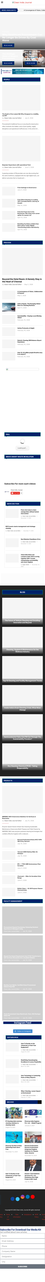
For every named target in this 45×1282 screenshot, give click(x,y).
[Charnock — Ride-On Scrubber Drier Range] (8, 879)
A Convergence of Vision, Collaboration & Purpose (29, 292)
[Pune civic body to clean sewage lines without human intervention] (12, 513)
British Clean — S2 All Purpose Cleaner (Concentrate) (30, 889)
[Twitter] (17, 1198)
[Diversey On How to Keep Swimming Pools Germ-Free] (14, 1137)
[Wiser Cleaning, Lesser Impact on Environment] (12, 1094)
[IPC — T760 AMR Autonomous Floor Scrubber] (8, 867)
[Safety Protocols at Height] (8, 331)
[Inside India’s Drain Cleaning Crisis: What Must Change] (22, 698)
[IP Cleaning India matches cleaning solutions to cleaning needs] (14, 1113)
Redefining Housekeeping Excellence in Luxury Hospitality (31, 1061)
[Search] (43, 3)
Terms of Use (8, 1217)
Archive (10, 1102)
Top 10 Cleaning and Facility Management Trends (22, 681)
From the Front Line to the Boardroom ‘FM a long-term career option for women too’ (28, 213)
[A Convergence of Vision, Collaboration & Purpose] (8, 295)
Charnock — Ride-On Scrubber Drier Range (29, 877)
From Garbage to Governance (26, 187)
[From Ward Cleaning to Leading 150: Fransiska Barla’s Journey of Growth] (8, 203)
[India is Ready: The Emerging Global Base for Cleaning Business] (8, 307)
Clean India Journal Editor (13, 118)
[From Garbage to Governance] (8, 191)
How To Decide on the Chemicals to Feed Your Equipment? (28, 1045)
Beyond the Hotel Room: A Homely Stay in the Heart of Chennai (22, 280)
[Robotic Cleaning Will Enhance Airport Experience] (8, 343)
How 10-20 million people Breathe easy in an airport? (29, 353)
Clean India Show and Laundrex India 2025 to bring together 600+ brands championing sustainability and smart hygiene (30, 558)
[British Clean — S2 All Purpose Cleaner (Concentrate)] (8, 892)
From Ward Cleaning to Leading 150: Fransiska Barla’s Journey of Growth (28, 201)
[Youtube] (32, 1198)
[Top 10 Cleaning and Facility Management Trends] (22, 669)
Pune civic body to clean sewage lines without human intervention (30, 511)
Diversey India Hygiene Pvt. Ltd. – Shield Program (33, 1122)
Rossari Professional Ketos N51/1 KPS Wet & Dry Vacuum (29, 840)
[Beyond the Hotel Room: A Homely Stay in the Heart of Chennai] (22, 261)
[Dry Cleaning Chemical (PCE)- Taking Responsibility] (22, 756)
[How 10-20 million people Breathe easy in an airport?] (8, 356)
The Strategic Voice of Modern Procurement (10, 56)
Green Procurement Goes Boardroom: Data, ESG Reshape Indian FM (22, 1015)
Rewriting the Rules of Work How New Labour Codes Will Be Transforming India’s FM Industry (28, 225)
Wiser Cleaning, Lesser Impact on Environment (31, 1092)
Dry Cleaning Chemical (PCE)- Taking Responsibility (22, 767)
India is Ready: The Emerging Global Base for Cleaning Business (28, 304)
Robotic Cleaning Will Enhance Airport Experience (29, 341)
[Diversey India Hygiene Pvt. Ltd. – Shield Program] (33, 1113)
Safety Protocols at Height (25, 328)
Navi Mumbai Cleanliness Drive (31, 539)
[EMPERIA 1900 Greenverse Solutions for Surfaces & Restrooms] (22, 799)
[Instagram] (22, 1198)
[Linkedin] (27, 1198)
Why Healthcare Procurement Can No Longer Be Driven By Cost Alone (22, 37)
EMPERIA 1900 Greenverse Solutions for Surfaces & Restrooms (19, 817)
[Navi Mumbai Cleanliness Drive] (12, 542)
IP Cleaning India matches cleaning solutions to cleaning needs (14, 1123)
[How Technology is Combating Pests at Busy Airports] (12, 1079)
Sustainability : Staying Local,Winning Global (29, 316)
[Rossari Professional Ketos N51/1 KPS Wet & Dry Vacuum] (8, 843)
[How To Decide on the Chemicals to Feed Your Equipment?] (12, 1047)
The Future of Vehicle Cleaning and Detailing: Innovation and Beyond (22, 621)
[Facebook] (12, 1198)
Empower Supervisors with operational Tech (16, 165)
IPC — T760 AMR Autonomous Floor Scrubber (29, 865)
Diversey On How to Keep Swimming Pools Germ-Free (14, 1147)
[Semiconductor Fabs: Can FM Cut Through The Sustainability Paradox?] (22, 727)
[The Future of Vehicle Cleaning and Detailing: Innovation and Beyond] (22, 611)
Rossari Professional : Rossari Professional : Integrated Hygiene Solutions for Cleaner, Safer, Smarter (32, 1149)
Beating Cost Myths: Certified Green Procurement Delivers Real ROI (20, 986)
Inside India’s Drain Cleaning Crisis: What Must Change (22, 709)
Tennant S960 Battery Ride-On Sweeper (27, 852)
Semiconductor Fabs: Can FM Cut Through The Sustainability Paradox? (22, 738)
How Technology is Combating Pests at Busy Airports (30, 1076)
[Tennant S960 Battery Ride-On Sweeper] (8, 855)
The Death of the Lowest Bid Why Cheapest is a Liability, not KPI (20, 115)
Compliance (27, 1214)
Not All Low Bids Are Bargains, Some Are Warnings (32, 55)
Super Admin (25, 564)
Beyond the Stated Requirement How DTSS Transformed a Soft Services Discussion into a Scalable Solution (22, 957)
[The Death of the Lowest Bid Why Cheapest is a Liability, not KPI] (21, 98)
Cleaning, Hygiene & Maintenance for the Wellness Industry (22, 651)
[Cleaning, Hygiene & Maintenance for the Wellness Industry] (22, 640)
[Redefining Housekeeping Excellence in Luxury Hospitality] (12, 1063)
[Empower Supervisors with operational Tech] (21, 148)
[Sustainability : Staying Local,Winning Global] (8, 319)
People (7, 79)
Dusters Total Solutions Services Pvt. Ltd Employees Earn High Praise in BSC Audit (32, 1176)
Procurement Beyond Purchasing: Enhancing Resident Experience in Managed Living (21, 928)
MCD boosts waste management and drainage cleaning (20, 527)
